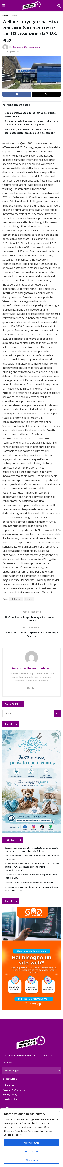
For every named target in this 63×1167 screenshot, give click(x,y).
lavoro (28, 599)
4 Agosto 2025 (13, 51)
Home (5, 15)
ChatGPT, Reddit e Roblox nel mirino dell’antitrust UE (30, 882)
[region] (31, 1137)
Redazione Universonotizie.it (27, 46)
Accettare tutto (31, 1142)
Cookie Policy (9, 1099)
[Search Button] (59, 5)
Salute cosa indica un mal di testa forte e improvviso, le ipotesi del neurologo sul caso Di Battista (31, 849)
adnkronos (16, 599)
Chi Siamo (8, 1085)
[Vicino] (60, 1111)
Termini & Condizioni (14, 1089)
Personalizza (31, 1151)
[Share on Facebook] (16, 94)
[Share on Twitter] (46, 94)
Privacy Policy (9, 1094)
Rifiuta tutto (31, 1160)
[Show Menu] (3, 5)
